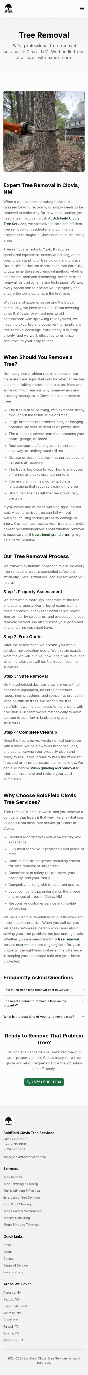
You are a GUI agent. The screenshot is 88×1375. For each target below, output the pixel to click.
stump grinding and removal (52, 768)
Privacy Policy (13, 1272)
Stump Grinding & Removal (22, 1190)
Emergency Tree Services (21, 1197)
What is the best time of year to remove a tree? (38, 1016)
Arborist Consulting (16, 1218)
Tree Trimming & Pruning (20, 1184)
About (7, 1252)
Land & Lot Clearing (17, 1204)
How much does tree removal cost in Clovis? (36, 990)
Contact (8, 1258)
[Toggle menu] (82, 8)
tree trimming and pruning (53, 534)
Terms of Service (15, 1265)
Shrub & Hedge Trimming (21, 1224)
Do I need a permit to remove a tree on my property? (34, 1003)
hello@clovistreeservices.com (24, 1157)
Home (7, 1245)
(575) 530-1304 (46, 1082)
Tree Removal (13, 1177)
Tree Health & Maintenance (22, 1211)
